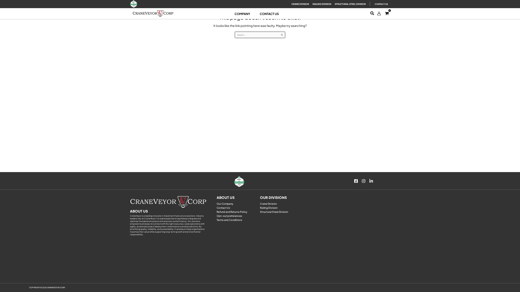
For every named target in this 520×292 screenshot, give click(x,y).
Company (242, 14)
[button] (372, 13)
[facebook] (356, 181)
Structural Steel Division (274, 211)
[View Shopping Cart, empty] (387, 13)
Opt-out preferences (229, 215)
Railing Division (269, 207)
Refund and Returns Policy (232, 211)
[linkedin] (371, 181)
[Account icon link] (379, 13)
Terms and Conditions (229, 219)
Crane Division (268, 203)
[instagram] (364, 181)
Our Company (225, 203)
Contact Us (381, 4)
